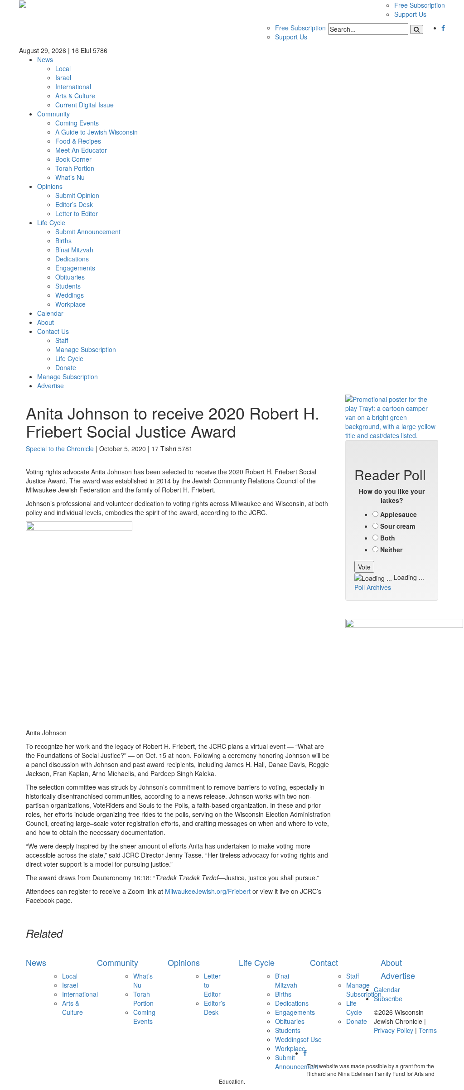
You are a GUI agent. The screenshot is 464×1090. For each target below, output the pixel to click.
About (45, 322)
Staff (61, 340)
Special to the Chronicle (60, 448)
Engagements (75, 267)
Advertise (50, 385)
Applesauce (398, 514)
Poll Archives (372, 587)
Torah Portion (74, 168)
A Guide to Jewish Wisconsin (96, 131)
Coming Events (77, 122)
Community (53, 113)
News (45, 59)
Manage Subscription (85, 349)
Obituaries (70, 276)
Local (63, 68)
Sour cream (397, 526)
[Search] (416, 29)
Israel (63, 77)
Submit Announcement (88, 231)
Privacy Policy (393, 1030)
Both (387, 537)
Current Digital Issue (84, 104)
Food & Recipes (78, 140)
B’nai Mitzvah (74, 249)
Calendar (50, 313)
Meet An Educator (81, 149)
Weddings (69, 294)
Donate (65, 367)
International (73, 86)
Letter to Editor (76, 213)
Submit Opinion (77, 195)
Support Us (410, 14)
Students (68, 285)
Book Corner (73, 159)
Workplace (70, 304)
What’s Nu (70, 177)
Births (63, 240)
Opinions (50, 186)
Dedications (72, 258)
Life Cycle (51, 222)
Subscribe (388, 998)
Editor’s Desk (74, 204)
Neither (391, 549)
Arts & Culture (75, 95)
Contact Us (53, 331)
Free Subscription (419, 5)
